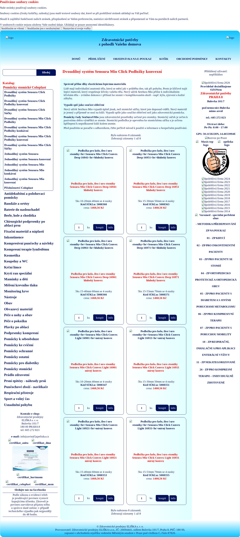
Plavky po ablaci (16, 327)
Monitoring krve (16, 291)
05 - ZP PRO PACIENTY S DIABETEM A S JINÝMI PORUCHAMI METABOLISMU (215, 300)
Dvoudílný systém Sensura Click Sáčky (24, 111)
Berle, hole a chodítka (20, 215)
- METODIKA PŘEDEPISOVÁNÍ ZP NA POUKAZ (216, 227)
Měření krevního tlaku (21, 285)
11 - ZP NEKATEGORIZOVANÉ (215, 362)
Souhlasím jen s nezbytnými (43, 28)
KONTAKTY (223, 58)
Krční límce (12, 267)
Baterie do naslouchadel (22, 209)
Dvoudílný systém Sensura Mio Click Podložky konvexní (27, 138)
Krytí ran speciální (18, 273)
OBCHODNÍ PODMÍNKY (192, 58)
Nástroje (10, 297)
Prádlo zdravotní (16, 375)
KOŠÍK (163, 58)
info (110, 227)
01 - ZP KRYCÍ (216, 238)
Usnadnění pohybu (18, 405)
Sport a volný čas (17, 399)
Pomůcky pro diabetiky (21, 363)
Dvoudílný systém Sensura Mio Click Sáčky (27, 146)
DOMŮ (76, 58)
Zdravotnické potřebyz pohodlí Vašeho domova (120, 42)
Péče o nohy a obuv (18, 315)
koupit (100, 227)
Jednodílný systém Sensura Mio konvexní (24, 180)
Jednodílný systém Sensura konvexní (27, 159)
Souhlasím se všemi (12, 28)
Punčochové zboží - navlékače (26, 387)
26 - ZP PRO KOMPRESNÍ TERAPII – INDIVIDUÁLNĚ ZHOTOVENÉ (215, 376)
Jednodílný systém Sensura (21, 153)
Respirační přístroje (18, 393)
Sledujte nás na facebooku (30, 489)
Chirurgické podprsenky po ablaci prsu (24, 223)
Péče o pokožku (15, 321)
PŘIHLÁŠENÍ (96, 58)
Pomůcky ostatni (16, 357)
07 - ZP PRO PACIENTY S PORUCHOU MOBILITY (216, 331)
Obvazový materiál (18, 309)
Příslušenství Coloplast (18, 187)
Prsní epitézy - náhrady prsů (25, 381)
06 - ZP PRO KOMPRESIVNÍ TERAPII (216, 317)
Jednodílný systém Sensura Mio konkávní (24, 172)
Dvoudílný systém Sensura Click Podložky (24, 93)
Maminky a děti (16, 279)
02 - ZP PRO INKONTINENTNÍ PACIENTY (216, 248)
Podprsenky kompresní (21, 333)
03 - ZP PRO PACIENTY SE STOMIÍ (215, 262)
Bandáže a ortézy (16, 203)
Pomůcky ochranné (18, 351)
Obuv (8, 303)
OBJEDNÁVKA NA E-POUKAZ (132, 58)
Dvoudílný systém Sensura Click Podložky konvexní (24, 102)
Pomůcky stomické (18, 369)
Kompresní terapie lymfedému (26, 249)
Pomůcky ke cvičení (18, 345)
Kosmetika (12, 255)
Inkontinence (14, 237)
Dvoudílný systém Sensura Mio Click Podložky (27, 120)
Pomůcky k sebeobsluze (21, 339)
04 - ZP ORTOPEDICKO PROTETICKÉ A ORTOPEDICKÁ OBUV (216, 280)
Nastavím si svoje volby (77, 28)
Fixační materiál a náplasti (24, 231)
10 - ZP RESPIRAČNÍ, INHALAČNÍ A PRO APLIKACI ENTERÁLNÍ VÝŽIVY (215, 348)
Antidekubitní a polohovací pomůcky (24, 195)
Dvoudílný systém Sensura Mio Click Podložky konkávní (27, 129)
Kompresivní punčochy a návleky (29, 243)
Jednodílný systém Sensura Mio (24, 164)
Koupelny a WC (16, 261)
